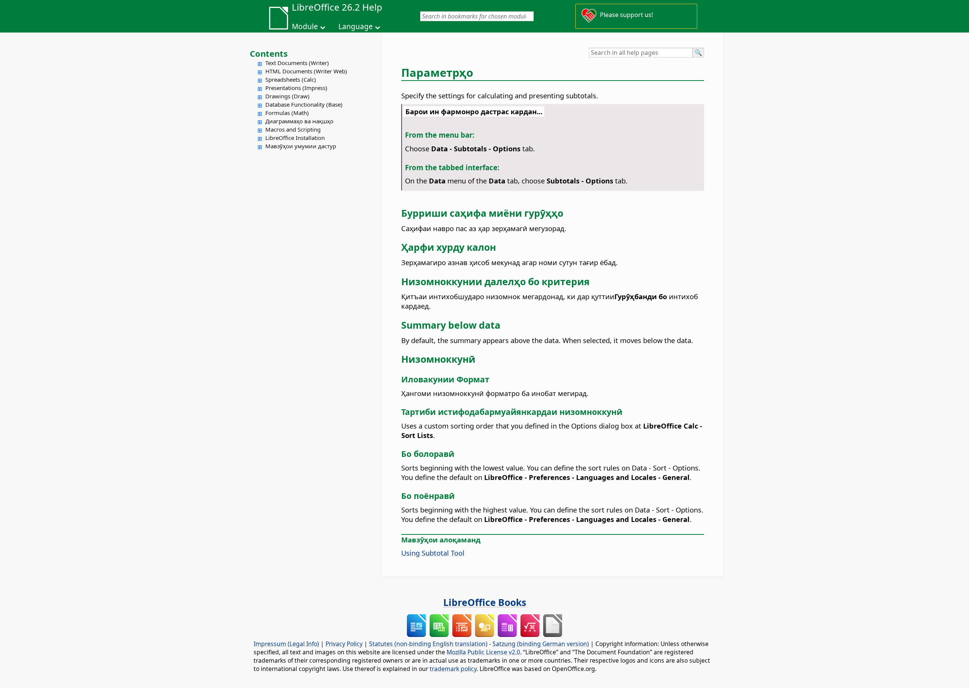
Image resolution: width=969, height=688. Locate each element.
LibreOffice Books (484, 602)
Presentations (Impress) (296, 88)
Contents (269, 53)
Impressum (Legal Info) (286, 644)
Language (355, 26)
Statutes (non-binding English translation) (428, 644)
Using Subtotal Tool (432, 553)
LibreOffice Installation (295, 137)
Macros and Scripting (293, 129)
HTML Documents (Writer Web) (306, 71)
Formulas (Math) (287, 112)
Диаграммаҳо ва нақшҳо (299, 121)
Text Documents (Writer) (297, 63)
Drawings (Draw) (287, 96)
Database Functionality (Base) (304, 104)
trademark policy (453, 669)
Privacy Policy (344, 644)
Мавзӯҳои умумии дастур (300, 146)
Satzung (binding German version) (540, 644)
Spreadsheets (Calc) (290, 79)
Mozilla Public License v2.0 (483, 652)
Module (305, 26)
